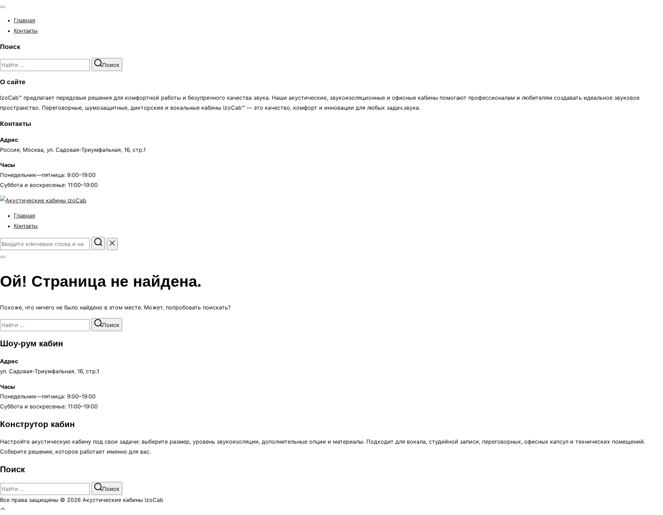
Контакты (26, 31)
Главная (24, 20)
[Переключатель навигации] (3, 7)
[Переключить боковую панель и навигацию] (3, 257)
